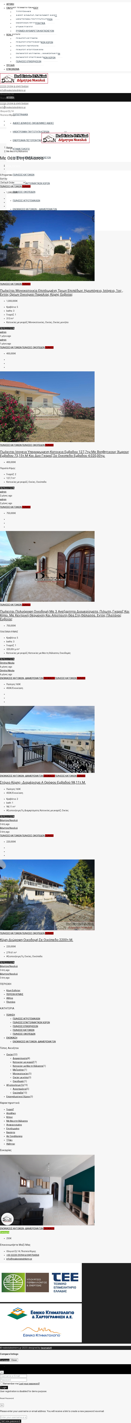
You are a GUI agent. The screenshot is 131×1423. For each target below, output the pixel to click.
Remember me (11, 1383)
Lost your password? (29, 1383)
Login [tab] (9, 1366)
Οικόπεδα (18, 1092)
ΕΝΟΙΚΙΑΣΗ (49, 678)
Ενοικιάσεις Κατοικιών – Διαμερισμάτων (35, 209)
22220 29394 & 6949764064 (14, 86)
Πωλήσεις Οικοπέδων (24, 192)
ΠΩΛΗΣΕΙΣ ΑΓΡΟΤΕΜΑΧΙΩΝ (26, 1018)
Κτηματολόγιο (21, 149)
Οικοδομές (18, 1081)
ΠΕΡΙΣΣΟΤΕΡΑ (7, 328)
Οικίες (9, 1054)
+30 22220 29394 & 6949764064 (22, 1255)
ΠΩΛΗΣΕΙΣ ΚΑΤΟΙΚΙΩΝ (11, 186)
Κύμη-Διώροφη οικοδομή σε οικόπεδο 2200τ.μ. (36, 940)
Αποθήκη (11, 1113)
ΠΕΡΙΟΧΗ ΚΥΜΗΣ (14, 994)
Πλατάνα (10, 1002)
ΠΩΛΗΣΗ (26, 186)
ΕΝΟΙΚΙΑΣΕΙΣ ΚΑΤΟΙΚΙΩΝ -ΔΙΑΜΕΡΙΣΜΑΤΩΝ (21, 678)
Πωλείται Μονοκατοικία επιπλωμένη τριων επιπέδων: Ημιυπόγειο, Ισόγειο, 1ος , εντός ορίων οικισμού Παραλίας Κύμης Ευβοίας (61, 292)
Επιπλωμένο (12, 1128)
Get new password (10, 1421)
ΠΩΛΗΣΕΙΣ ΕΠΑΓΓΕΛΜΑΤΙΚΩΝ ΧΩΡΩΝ (31, 1022)
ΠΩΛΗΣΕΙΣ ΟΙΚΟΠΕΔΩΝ (33, 347)
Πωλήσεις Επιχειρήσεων (28, 61)
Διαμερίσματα (20, 1058)
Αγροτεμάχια (19, 1089)
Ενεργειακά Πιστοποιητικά (27, 140)
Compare (4, 1360)
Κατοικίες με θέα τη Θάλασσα (28, 1066)
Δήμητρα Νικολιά (9, 820)
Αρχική (10, 4)
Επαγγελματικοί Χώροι (18, 1096)
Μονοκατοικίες (21, 1073)
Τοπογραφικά (20, 114)
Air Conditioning (14, 1136)
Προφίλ (10, 65)
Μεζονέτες (18, 1070)
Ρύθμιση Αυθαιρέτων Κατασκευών (35, 31)
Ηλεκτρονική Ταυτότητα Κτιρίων (31, 131)
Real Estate (13, 166)
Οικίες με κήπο (20, 1077)
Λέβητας (10, 1144)
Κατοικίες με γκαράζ (23, 1062)
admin (3, 332)
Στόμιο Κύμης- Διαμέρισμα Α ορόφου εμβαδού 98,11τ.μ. (43, 782)
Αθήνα (9, 998)
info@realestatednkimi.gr (13, 90)
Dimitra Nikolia (7, 663)
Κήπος (9, 1117)
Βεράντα (10, 1132)
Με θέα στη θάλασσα (17, 1121)
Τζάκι (9, 1140)
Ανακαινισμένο (14, 1124)
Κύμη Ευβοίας (13, 990)
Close (14, 1360)
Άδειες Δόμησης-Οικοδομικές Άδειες (33, 123)
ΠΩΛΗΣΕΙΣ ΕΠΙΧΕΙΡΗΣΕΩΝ (25, 1026)
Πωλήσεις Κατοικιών (23, 174)
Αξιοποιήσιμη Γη (14, 1085)
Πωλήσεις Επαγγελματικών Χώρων (31, 183)
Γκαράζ (10, 1109)
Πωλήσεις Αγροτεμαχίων (26, 200)
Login (4, 1387)
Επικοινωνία (12, 69)
